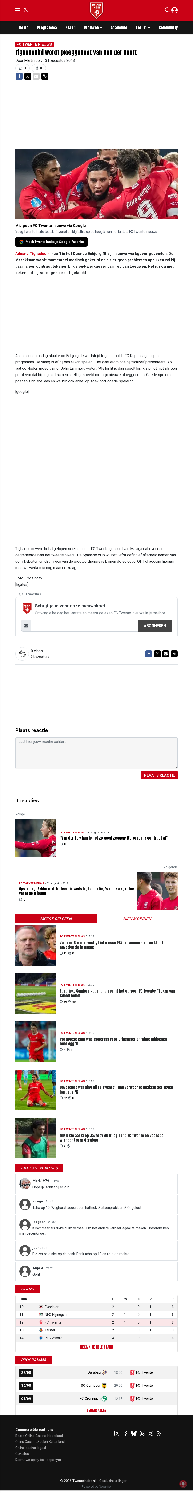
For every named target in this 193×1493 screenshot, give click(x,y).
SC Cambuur (91, 1385)
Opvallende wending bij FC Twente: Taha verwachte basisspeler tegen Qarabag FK (116, 1089)
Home (23, 28)
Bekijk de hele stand (96, 1347)
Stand (70, 28)
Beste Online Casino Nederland (39, 1436)
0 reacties (32, 594)
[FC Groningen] (104, 1398)
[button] (167, 11)
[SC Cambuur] (104, 1385)
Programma (47, 28)
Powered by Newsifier (97, 1486)
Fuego (38, 1201)
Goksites (22, 1454)
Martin (30, 60)
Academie (119, 28)
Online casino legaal (30, 1448)
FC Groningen (90, 1398)
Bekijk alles (96, 1410)
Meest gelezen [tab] (56, 918)
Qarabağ (94, 1372)
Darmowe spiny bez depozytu (38, 1460)
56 (74, 1001)
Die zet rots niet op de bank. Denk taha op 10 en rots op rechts (80, 1254)
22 (65, 1098)
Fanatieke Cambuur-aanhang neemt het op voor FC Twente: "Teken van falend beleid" (117, 993)
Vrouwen (91, 28)
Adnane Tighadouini (32, 253)
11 (65, 953)
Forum (141, 28)
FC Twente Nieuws (34, 44)
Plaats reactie (159, 775)
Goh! (36, 1274)
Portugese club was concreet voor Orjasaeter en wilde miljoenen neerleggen (113, 1041)
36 (65, 1001)
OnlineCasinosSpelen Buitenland (40, 1442)
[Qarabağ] (104, 1372)
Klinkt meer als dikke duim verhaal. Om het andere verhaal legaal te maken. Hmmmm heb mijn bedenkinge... (94, 1231)
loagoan (39, 1222)
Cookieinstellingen (113, 1481)
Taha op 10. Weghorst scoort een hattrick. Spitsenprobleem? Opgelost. (87, 1208)
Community (168, 28)
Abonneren (155, 625)
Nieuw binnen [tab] (137, 918)
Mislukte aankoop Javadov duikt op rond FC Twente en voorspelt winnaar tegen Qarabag (113, 1137)
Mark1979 (41, 1181)
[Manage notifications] (183, 1484)
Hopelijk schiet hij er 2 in (50, 1187)
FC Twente (144, 1372)
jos (35, 1248)
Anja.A (38, 1268)
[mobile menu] (17, 10)
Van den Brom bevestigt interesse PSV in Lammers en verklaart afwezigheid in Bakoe (111, 945)
